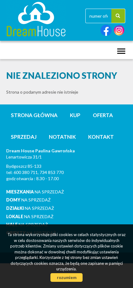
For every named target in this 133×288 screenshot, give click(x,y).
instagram (119, 30)
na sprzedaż (35, 191)
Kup (75, 115)
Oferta (103, 115)
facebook (106, 30)
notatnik (62, 136)
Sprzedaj (23, 136)
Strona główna (34, 115)
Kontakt (101, 136)
